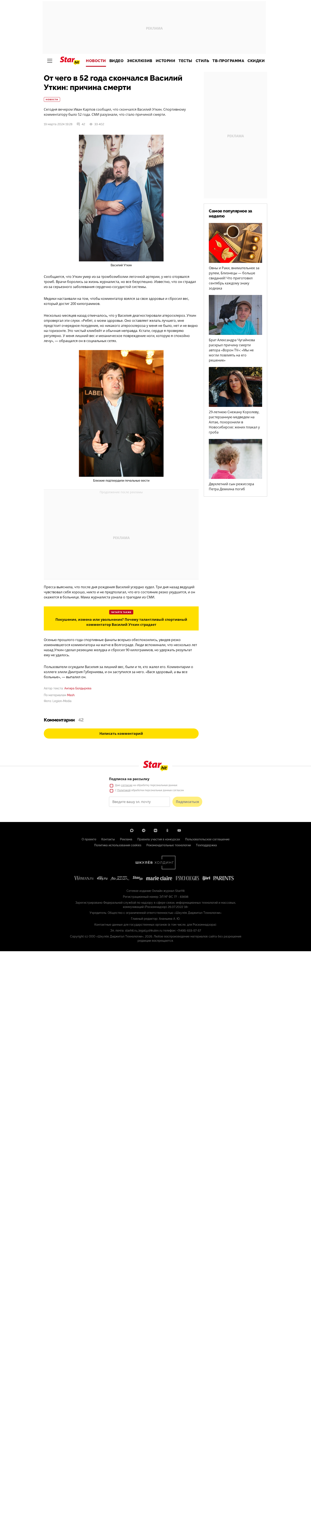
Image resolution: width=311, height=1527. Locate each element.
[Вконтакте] (155, 830)
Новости (96, 60)
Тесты (185, 60)
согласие (126, 785)
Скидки (256, 60)
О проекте (89, 839)
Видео (116, 60)
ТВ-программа (228, 60)
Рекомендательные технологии (168, 845)
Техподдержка (206, 845)
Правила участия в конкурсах (158, 839)
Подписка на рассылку (129, 779)
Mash (70, 695)
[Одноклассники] (167, 830)
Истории (165, 60)
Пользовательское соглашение (207, 839)
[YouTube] (179, 830)
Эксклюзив (139, 60)
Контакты (108, 839)
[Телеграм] (143, 830)
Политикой (124, 790)
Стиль (202, 60)
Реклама (126, 839)
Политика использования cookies (117, 845)
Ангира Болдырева (77, 688)
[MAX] (131, 830)
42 (83, 124)
